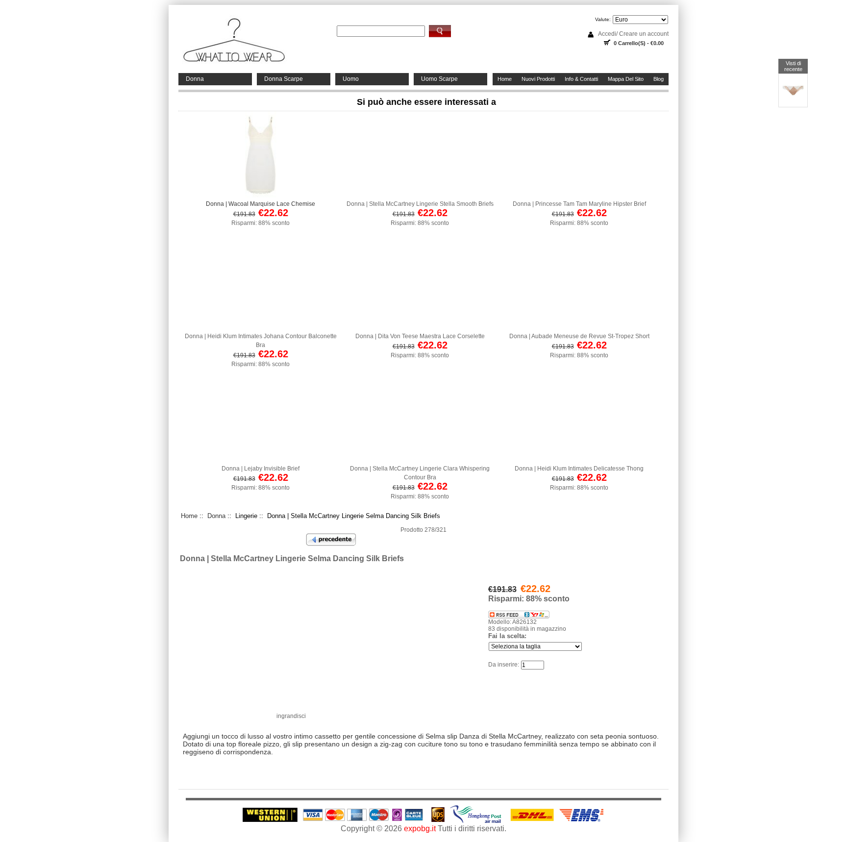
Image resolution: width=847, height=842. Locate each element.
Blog (658, 79)
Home (505, 79)
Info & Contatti (581, 79)
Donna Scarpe (283, 78)
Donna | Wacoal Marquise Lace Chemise (260, 203)
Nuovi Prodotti (538, 79)
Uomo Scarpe (439, 78)
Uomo (351, 78)
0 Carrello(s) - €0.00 (639, 43)
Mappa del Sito (626, 79)
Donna (195, 78)
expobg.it (420, 828)
